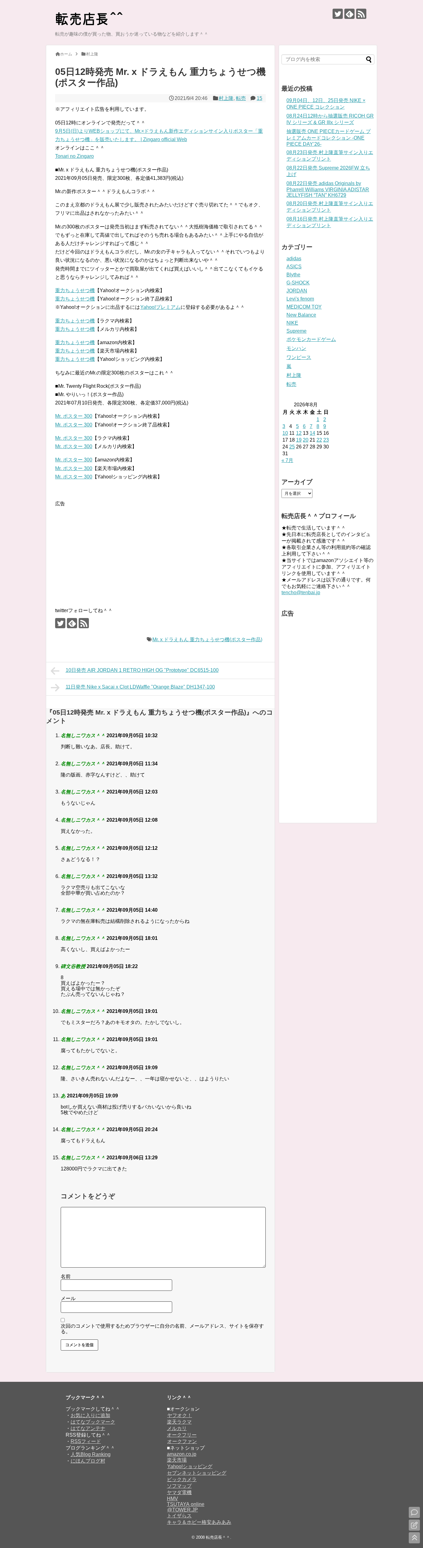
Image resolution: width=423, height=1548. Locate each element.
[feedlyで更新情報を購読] (349, 14)
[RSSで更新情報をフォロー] (361, 14)
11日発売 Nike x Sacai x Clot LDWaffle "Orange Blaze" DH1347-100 (140, 687)
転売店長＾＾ (218, 1537)
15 (259, 98)
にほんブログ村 (88, 1461)
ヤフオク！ (179, 1415)
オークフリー (182, 1435)
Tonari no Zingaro (74, 156)
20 (305, 440)
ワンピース (298, 357)
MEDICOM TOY (304, 306)
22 (319, 440)
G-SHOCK (298, 282)
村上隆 (226, 98)
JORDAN (296, 290)
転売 (241, 98)
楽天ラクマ (179, 1422)
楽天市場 (177, 1460)
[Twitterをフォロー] (338, 14)
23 (326, 440)
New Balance (301, 315)
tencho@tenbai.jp (300, 592)
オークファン (182, 1441)
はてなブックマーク (93, 1422)
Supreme (296, 331)
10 (285, 433)
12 (299, 433)
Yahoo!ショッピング (189, 1466)
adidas (293, 258)
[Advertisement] (107, 551)
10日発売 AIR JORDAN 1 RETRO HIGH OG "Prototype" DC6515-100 (142, 670)
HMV (172, 1498)
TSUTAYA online (185, 1504)
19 (299, 440)
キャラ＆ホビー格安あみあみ (199, 1522)
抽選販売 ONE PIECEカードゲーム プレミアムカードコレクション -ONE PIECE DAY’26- (328, 138)
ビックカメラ (182, 1479)
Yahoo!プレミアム (160, 307)
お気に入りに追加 (90, 1415)
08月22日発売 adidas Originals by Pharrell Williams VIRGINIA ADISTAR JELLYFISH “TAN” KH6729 (327, 189)
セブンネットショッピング (196, 1473)
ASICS (294, 266)
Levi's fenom (300, 298)
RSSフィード (86, 1441)
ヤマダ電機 (179, 1492)
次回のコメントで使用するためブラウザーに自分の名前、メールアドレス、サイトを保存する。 (162, 1328)
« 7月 (287, 460)
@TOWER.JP (182, 1509)
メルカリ (177, 1428)
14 (312, 433)
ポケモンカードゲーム (311, 339)
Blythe (293, 274)
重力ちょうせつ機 (75, 290)
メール (68, 1298)
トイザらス (179, 1515)
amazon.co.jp (181, 1454)
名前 (66, 1276)
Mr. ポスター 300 (73, 416)
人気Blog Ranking (91, 1454)
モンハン (296, 348)
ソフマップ (179, 1486)
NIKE (292, 323)
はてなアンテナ (88, 1428)
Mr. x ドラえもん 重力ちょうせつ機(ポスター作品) (207, 639)
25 (292, 446)
